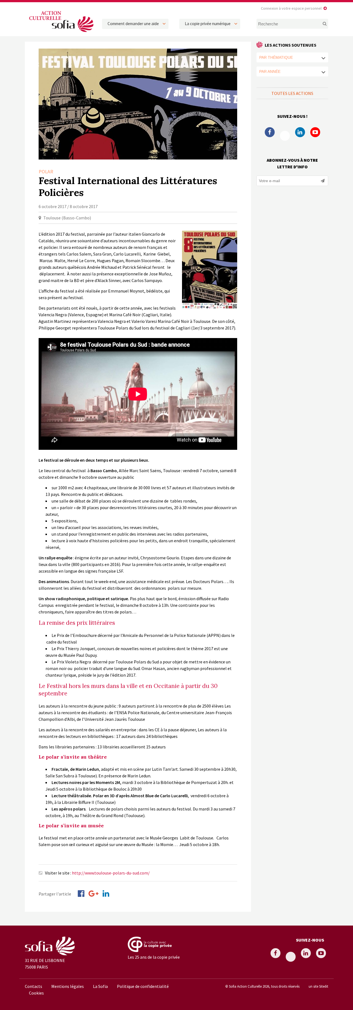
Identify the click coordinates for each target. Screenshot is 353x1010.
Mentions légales (67, 986)
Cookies (36, 993)
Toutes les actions (292, 93)
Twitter (285, 136)
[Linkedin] (106, 894)
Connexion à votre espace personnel (291, 8)
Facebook (270, 132)
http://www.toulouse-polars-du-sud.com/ (111, 873)
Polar (46, 171)
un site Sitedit (318, 986)
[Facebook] (81, 894)
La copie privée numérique (208, 23)
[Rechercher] (321, 23)
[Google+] (93, 894)
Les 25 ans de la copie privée (154, 957)
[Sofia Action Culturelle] (61, 33)
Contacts (33, 986)
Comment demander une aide (133, 23)
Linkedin (300, 132)
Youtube (315, 132)
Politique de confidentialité (143, 986)
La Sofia (100, 986)
